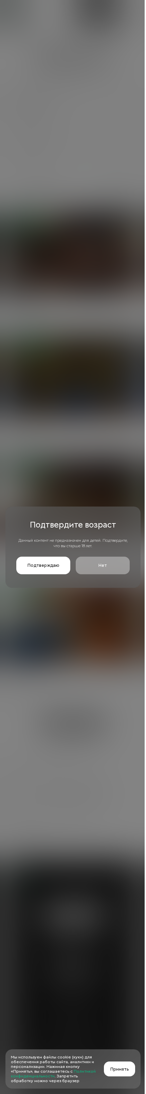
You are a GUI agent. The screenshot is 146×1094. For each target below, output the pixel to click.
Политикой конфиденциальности (53, 1074)
